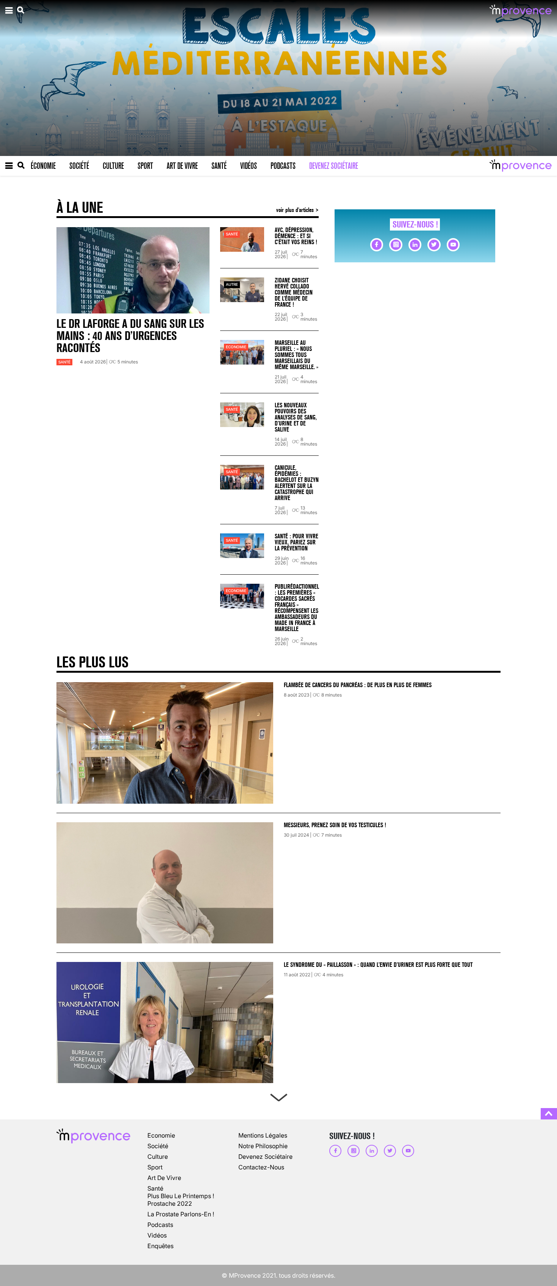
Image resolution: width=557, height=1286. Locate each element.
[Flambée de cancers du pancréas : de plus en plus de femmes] (164, 742)
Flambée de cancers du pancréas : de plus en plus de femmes (358, 685)
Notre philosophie (263, 1146)
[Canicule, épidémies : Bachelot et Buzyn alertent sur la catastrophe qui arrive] (242, 477)
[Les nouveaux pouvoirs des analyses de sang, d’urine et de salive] (242, 414)
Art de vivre (182, 166)
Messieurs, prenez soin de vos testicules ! (335, 825)
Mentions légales (262, 1135)
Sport (145, 166)
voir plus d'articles (295, 209)
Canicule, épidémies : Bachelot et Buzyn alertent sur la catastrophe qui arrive (297, 483)
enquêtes (160, 1246)
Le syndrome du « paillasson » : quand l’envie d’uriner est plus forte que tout (379, 964)
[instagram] (395, 244)
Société (79, 166)
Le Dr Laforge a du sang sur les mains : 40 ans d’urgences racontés (130, 336)
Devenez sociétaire (333, 166)
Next (278, 1096)
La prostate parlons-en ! (180, 1214)
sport (155, 1167)
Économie (43, 166)
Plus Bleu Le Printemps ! (180, 1196)
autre (232, 284)
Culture (113, 166)
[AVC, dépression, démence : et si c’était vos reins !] (242, 239)
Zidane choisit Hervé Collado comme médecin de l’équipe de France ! (294, 292)
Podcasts (283, 166)
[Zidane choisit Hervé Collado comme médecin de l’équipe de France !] (242, 289)
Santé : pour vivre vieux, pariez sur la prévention (296, 542)
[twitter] (433, 244)
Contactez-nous (261, 1167)
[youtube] (453, 244)
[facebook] (376, 244)
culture (157, 1156)
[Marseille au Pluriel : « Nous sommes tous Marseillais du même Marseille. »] (242, 352)
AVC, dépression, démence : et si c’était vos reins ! (296, 236)
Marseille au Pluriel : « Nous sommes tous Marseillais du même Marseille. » (296, 355)
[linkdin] (414, 244)
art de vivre (164, 1178)
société (157, 1146)
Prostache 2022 (169, 1203)
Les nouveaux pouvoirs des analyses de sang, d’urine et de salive (296, 417)
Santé (219, 166)
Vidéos (248, 166)
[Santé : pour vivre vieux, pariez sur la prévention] (242, 545)
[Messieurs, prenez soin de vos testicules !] (164, 882)
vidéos (157, 1235)
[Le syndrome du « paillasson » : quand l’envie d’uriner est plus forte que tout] (164, 1022)
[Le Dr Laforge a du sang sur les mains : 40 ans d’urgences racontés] (133, 270)
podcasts (160, 1224)
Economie (236, 347)
